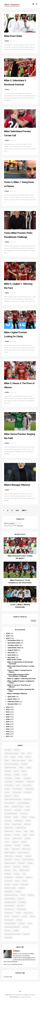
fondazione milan (11, 813)
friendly (7, 817)
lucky (7, 842)
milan (7, 849)
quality (7, 884)
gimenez (8, 820)
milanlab (28, 856)
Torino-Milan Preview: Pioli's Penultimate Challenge (18, 675)
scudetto (22, 902)
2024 (8, 638)
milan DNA (15, 849)
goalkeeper (18, 820)
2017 (8, 722)
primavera (8, 881)
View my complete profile (13, 964)
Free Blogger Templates (28, 994)
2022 (8, 709)
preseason (19, 877)
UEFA (7, 760)
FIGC (29, 753)
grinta (7, 824)
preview (29, 877)
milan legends (10, 852)
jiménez (8, 835)
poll (24, 874)
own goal (16, 867)
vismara (7, 930)
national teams (28, 859)
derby (16, 796)
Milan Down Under (13, 36)
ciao (17, 785)
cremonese (17, 792)
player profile (24, 870)
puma (25, 881)
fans (27, 806)
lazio (25, 835)
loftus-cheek (17, 838)
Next (24, 510)
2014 (8, 729)
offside (30, 863)
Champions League (11, 753)
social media (9, 905)
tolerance (15, 916)
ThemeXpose (15, 994)
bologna (8, 774)
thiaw (7, 916)
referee (21, 888)
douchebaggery (23, 803)
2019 (8, 717)
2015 (8, 727)
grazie (28, 820)
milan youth (9, 856)
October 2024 (13, 645)
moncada (8, 859)
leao (32, 835)
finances (8, 810)
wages (16, 930)
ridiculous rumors (11, 895)
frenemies (23, 813)
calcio (25, 774)
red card (24, 884)
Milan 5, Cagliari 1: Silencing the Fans (21, 679)
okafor (7, 867)
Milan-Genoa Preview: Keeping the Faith (20, 690)
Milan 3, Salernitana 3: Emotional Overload (20, 663)
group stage (16, 824)
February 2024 (13, 701)
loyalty (27, 838)
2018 (8, 719)
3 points (16, 750)
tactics (18, 913)
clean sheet (27, 785)
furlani (16, 817)
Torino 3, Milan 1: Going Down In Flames (19, 671)
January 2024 (13, 704)
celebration (19, 781)
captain (17, 778)
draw (7, 806)
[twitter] (20, 991)
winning (26, 934)
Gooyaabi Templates (24, 997)
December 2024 (14, 640)
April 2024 (12, 697)
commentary (17, 789)
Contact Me (8, 977)
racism (15, 884)
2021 (8, 712)
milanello (19, 856)
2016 (8, 724)
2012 (8, 734)
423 (17, 510)
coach (7, 789)
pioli (14, 870)
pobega (7, 874)
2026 (8, 633)
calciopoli (8, 778)
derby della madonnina (13, 799)
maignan (15, 842)
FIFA (22, 753)
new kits (21, 863)
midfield (26, 845)
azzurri (16, 771)
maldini (23, 842)
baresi (24, 771)
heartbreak (9, 828)
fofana (27, 810)
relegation (8, 891)
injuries (18, 831)
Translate (20, 526)
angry (29, 767)
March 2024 (12, 699)
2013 (8, 731)
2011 (7, 736)
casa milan (8, 781)
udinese (21, 923)
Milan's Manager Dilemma (17, 485)
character (30, 781)
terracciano (28, 913)
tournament (9, 920)
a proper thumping (11, 764)
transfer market (10, 923)
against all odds (10, 767)
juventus (17, 835)
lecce (7, 838)
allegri (21, 767)
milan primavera (23, 852)
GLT (6, 757)
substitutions (9, 909)
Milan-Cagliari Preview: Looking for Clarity (20, 682)
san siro (21, 898)
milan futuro (26, 849)
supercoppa (21, 909)
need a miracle (10, 863)
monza (17, 859)
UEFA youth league (18, 760)
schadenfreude (10, 902)
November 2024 (14, 643)
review (18, 891)
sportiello (20, 905)
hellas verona (20, 828)
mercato (17, 845)
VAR (30, 760)
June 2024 (12, 655)
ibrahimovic (9, 831)
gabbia (24, 817)
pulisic (17, 881)
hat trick (27, 824)
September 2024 (14, 648)
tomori (24, 916)
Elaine (17, 951)
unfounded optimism (12, 927)
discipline (27, 799)
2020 (8, 714)
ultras (29, 923)
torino (32, 916)
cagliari (16, 774)
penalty (7, 870)
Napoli (13, 757)
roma (23, 895)
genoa (32, 817)
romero (31, 895)
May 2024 (11, 657)
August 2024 (13, 650)
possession (8, 877)
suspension (9, 913)
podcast (16, 874)
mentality (8, 845)
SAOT (20, 757)
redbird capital (10, 888)
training (19, 920)
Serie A (28, 757)
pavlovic (26, 867)
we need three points (12, 934)
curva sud (27, 792)
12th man (8, 750)
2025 (8, 636)
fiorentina (17, 810)
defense (8, 796)
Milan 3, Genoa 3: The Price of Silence (18, 686)
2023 (8, 707)
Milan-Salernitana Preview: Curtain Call (20, 667)
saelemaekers (10, 898)
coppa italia (29, 789)
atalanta (8, 771)
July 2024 (11, 652)
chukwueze (9, 785)
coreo (7, 792)
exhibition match (17, 806)
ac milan (24, 764)
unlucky (25, 927)
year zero (8, 937)
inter (25, 831)
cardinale (27, 778)
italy (32, 831)
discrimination (10, 803)
